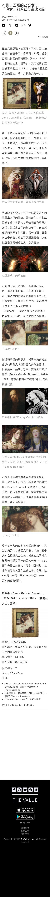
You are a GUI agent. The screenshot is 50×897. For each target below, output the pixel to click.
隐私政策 (25, 833)
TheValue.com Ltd (29, 839)
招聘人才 (25, 830)
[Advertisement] (25, 744)
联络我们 (25, 828)
